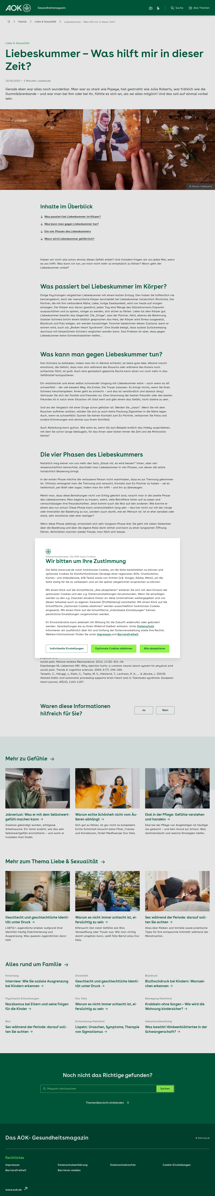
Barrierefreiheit (127, 634)
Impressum (104, 634)
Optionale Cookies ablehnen (113, 648)
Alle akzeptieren (154, 648)
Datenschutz (145, 626)
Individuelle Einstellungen (67, 648)
